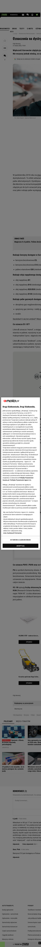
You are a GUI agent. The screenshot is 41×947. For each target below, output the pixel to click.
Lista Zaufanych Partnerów (12, 533)
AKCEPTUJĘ (20, 546)
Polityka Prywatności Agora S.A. (20, 480)
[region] (20, 473)
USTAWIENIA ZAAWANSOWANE (20, 540)
